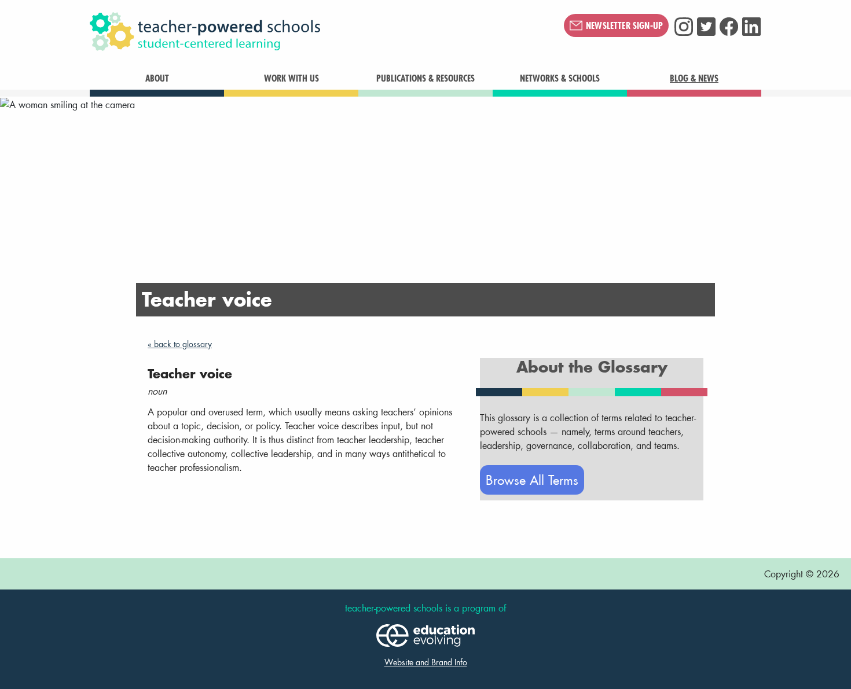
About (157, 78)
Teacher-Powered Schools (262, 32)
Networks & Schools (560, 78)
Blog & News (694, 78)
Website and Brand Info (425, 662)
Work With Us (291, 78)
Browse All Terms (532, 479)
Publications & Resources (425, 78)
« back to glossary (180, 343)
